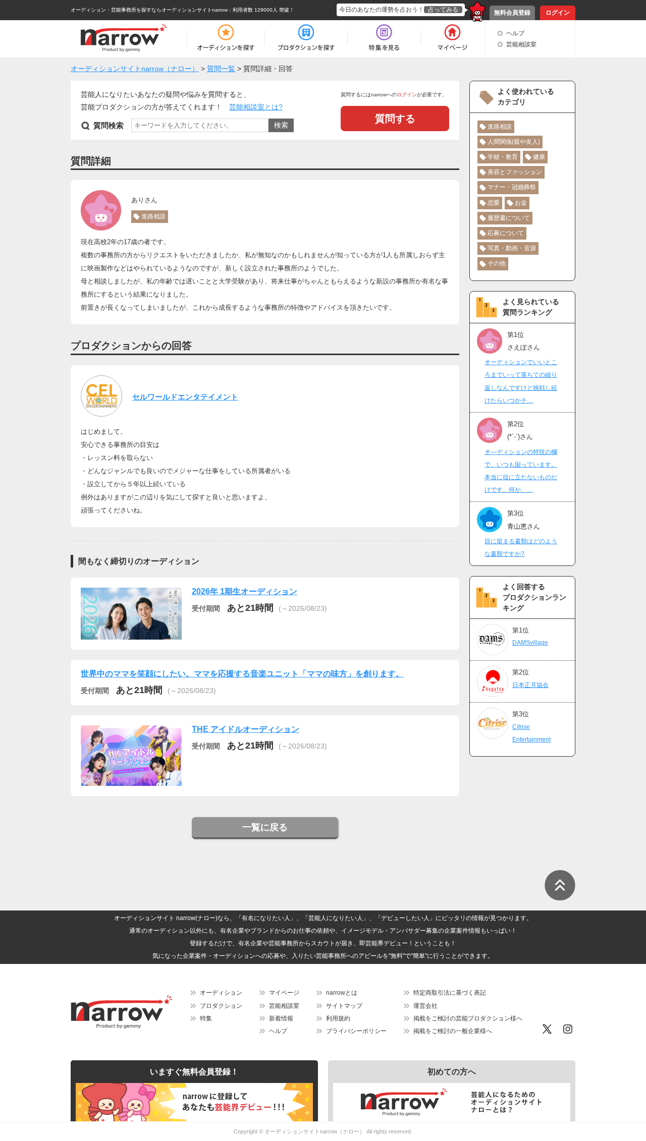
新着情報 (281, 1018)
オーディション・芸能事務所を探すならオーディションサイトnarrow (149, 10)
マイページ (284, 992)
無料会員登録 (512, 12)
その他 (497, 263)
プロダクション (221, 1005)
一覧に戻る (265, 827)
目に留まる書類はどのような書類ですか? (520, 547)
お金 (521, 202)
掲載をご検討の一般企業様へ (452, 1031)
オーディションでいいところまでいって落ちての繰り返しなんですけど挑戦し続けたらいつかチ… (520, 381)
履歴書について (509, 217)
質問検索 (108, 125)
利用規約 (338, 1018)
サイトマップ (344, 1005)
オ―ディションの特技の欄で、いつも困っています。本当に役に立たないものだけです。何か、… (520, 471)
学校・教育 (503, 156)
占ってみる (443, 9)
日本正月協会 (530, 685)
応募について (506, 233)
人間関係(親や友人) (514, 141)
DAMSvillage (530, 642)
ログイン (558, 12)
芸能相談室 (521, 44)
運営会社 (425, 1005)
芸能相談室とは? (256, 107)
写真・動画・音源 (512, 248)
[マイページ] (451, 38)
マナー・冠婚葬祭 (512, 187)
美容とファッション (515, 172)
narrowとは (341, 992)
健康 (539, 156)
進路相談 (153, 216)
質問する (395, 118)
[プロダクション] (306, 38)
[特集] (384, 38)
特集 (206, 1018)
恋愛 (494, 202)
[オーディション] (225, 38)
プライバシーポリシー (356, 1031)
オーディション (221, 992)
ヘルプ (515, 33)
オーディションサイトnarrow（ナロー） (314, 1131)
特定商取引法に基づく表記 (449, 992)
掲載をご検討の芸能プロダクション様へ (467, 1018)
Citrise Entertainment (531, 733)
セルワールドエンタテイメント (185, 396)
